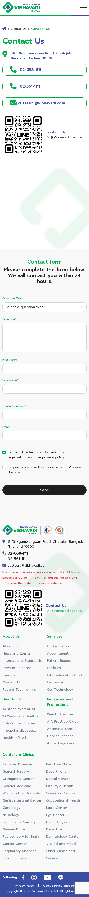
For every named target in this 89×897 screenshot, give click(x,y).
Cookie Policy (52, 886)
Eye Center (55, 814)
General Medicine (16, 786)
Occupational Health (63, 800)
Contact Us (11, 682)
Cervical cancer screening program (62, 736)
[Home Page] (25, 7)
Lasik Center (56, 807)
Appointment (58, 653)
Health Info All (14, 737)
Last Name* (10, 381)
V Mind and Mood (61, 843)
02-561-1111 (16, 559)
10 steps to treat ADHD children (21, 709)
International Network (65, 675)
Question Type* (13, 298)
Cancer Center (14, 843)
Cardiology (11, 807)
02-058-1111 (17, 553)
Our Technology (60, 689)
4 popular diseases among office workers (20, 731)
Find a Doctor (58, 646)
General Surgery (15, 771)
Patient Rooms (59, 660)
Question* (9, 319)
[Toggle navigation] (83, 7)
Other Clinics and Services (60, 855)
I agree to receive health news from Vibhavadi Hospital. (45, 470)
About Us (10, 646)
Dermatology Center (63, 836)
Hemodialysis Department (56, 826)
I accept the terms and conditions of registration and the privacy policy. (38, 455)
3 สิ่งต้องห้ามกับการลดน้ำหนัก (21, 724)
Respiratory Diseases (19, 851)
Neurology (10, 814)
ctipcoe (68, 886)
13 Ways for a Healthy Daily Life (20, 717)
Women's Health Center (22, 793)
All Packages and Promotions (61, 744)
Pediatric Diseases (17, 764)
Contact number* (14, 406)
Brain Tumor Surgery (19, 822)
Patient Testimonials (19, 689)
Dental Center (58, 778)
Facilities (54, 667)
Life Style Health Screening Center (60, 790)
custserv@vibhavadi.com (27, 565)
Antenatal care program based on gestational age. (62, 729)
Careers (8, 675)
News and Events (16, 653)
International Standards (22, 660)
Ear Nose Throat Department (59, 768)
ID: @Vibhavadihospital (64, 137)
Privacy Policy (24, 886)
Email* (6, 427)
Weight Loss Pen (60, 714)
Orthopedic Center (18, 778)
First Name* (10, 360)
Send (44, 490)
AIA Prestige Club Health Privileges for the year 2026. (64, 722)
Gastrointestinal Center (21, 800)
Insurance (55, 682)
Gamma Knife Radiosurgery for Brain (20, 833)
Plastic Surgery (14, 858)
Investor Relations (16, 667)
